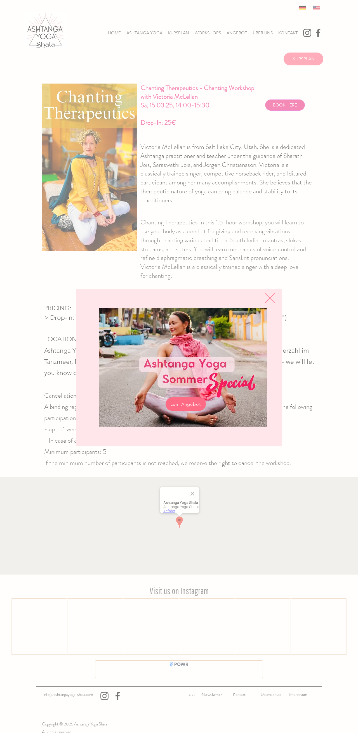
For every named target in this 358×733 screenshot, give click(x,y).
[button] (270, 298)
